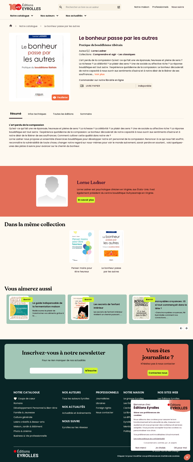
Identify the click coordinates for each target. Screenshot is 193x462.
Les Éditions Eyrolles (168, 398)
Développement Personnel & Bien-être (35, 408)
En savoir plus (86, 200)
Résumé (15, 114)
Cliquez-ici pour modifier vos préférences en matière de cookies (148, 456)
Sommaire (86, 114)
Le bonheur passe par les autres (62, 26)
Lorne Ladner (98, 50)
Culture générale (23, 417)
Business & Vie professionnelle (30, 435)
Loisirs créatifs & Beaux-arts (29, 421)
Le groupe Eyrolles (133, 398)
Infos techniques (37, 114)
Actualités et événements (76, 413)
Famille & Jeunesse (24, 412)
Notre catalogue (19, 15)
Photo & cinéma (22, 431)
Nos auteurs (48, 15)
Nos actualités (74, 15)
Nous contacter (104, 412)
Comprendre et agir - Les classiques (114, 54)
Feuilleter (60, 97)
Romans (18, 403)
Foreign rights (103, 408)
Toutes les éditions (63, 114)
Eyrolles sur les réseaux (75, 427)
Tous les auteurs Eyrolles (75, 398)
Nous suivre (178, 7)
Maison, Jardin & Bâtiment (28, 426)
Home (10, 26)
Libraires (100, 403)
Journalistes (102, 398)
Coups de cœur (24, 398)
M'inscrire (90, 370)
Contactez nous (158, 373)
